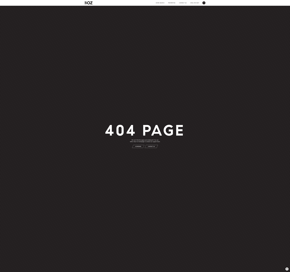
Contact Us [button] (182, 3)
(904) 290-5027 (194, 3)
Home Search (160, 3)
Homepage (138, 146)
